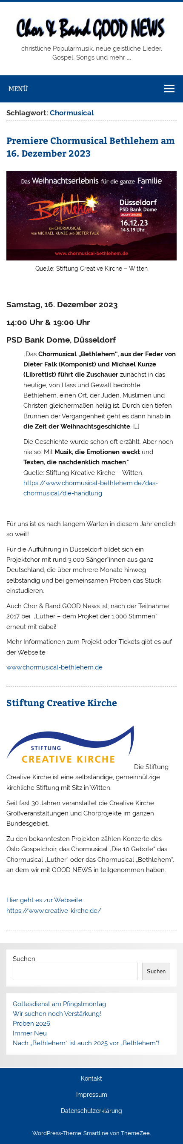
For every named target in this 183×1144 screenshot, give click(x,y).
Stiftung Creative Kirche (61, 702)
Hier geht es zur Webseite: (44, 900)
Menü (18, 89)
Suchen (24, 959)
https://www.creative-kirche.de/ (53, 911)
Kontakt (91, 1079)
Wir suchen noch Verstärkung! (57, 1014)
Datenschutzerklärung (91, 1111)
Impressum (91, 1095)
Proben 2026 (31, 1023)
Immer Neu (30, 1033)
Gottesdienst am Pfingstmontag (59, 1004)
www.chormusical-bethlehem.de (54, 667)
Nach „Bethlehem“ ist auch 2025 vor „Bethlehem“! (86, 1043)
